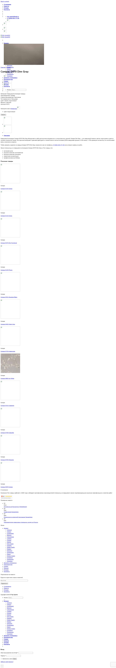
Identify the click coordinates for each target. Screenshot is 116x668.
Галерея (6, 568)
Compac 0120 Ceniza (6, 189)
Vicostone (9, 561)
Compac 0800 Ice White (7, 378)
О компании (7, 4)
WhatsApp (14, 109)
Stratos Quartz (11, 556)
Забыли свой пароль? (7, 662)
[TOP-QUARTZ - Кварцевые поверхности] (5, 36)
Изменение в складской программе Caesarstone (18, 517)
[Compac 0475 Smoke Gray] (8, 82)
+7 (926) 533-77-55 (59, 145)
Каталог (6, 43)
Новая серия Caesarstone (11, 512)
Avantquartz (10, 533)
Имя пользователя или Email (9, 653)
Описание (7, 135)
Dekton (9, 542)
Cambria (9, 539)
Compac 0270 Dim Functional (9, 243)
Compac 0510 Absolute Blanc (9, 297)
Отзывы (6, 8)
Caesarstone (10, 537)
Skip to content (5, 1)
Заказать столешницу (10, 563)
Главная (3, 67)
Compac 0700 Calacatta (7, 433)
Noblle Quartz (11, 547)
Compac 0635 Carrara (7, 487)
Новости (6, 6)
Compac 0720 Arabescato (8, 351)
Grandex (9, 545)
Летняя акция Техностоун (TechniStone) (15, 507)
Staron (9, 69)
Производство (8, 565)
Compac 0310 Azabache (7, 406)
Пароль (3, 656)
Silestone (9, 65)
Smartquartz (10, 552)
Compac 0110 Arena (6, 216)
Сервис (6, 566)
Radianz (9, 549)
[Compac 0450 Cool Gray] (8, 91)
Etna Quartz (10, 544)
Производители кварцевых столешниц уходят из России (21, 522)
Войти (14, 658)
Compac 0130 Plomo (6, 270)
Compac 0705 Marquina (7, 460)
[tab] (59, 135)
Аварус (9, 532)
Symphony (10, 558)
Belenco (9, 535)
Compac (8, 67)
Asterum (9, 530)
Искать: (6, 598)
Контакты (7, 10)
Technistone (10, 74)
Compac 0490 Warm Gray (8, 324)
